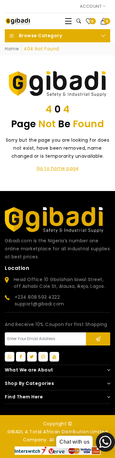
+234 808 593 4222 (37, 297)
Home (12, 49)
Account (91, 6)
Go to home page (57, 168)
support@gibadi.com (39, 304)
